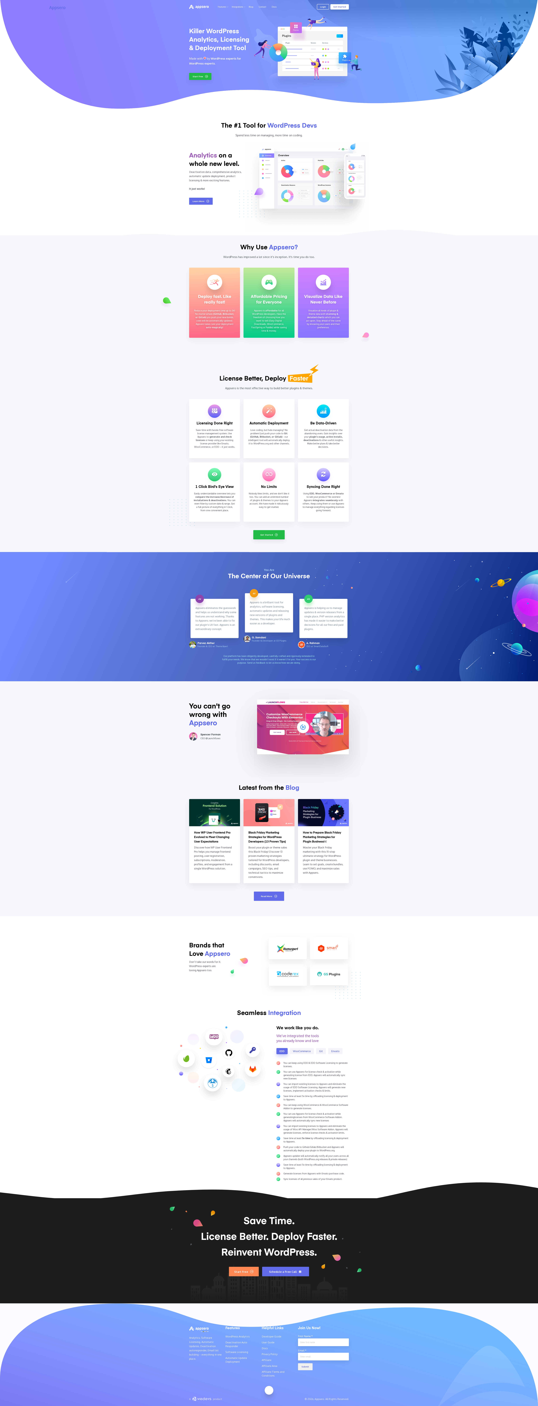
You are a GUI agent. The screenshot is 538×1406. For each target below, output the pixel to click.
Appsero (199, 7)
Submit (305, 1366)
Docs (274, 6)
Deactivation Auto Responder (236, 1344)
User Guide (268, 1342)
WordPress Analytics (237, 1336)
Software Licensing (236, 1352)
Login (323, 6)
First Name (305, 1336)
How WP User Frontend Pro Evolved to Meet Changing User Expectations (212, 837)
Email (302, 1350)
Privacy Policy (270, 1354)
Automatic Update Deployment (236, 1359)
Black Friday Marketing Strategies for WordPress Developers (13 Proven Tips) (267, 837)
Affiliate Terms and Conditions (273, 1373)
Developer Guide (271, 1336)
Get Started (339, 6)
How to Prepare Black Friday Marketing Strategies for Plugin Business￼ (322, 837)
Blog (251, 6)
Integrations (237, 6)
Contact (262, 6)
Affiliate (266, 1360)
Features (222, 6)
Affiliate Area (269, 1365)
